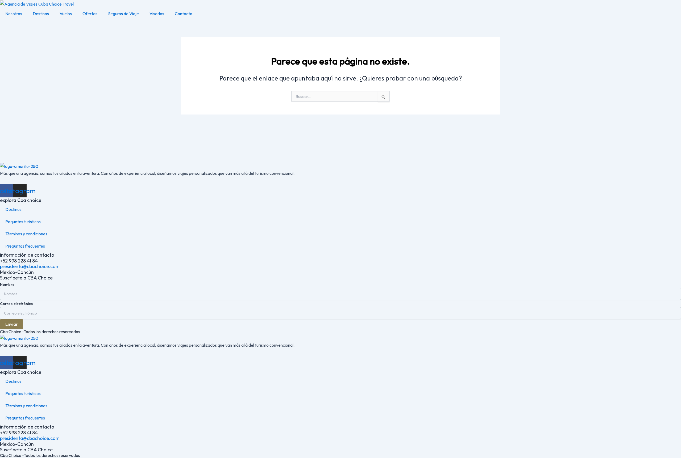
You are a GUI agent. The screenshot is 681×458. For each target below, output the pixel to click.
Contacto (183, 13)
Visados (157, 13)
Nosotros (13, 13)
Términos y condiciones (26, 233)
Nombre (7, 284)
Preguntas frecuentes (25, 246)
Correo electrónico (16, 303)
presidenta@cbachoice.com (30, 266)
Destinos (41, 13)
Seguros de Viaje (123, 13)
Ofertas (89, 13)
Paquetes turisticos (23, 221)
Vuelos (66, 13)
